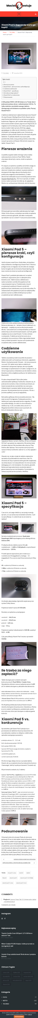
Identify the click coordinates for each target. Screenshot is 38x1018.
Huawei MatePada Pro (8, 179)
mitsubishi (17, 980)
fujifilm (16, 972)
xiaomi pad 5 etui (21, 883)
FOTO (5, 997)
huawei (27, 972)
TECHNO (6, 73)
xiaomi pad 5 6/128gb (26, 878)
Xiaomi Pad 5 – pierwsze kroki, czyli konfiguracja (17, 86)
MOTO (5, 1001)
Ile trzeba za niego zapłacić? (11, 93)
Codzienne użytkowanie (10, 89)
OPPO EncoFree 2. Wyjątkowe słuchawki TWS (16, 862)
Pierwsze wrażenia (9, 84)
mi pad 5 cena (12, 873)
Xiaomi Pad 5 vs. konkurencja (11, 95)
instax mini (28, 976)
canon (6, 972)
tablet (28, 873)
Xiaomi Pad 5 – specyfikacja (11, 91)
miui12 (21, 873)
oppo (28, 980)
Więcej (30, 1014)
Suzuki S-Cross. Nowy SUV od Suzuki (24, 859)
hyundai (6, 976)
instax (16, 976)
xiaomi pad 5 (13, 878)
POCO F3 (32, 121)
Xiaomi (4, 878)
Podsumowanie (8, 97)
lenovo (6, 980)
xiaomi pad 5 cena (7, 883)
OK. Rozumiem (19, 1016)
